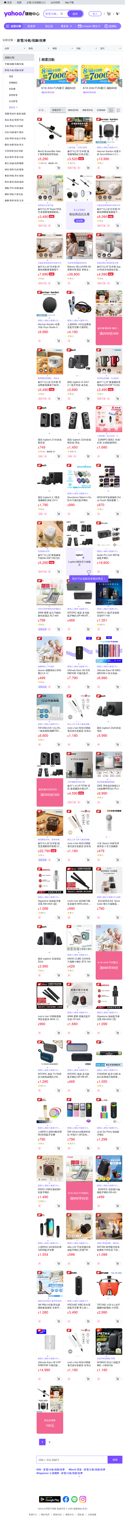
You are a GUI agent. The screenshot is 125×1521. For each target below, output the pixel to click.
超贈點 (113, 26)
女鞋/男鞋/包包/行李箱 (15, 138)
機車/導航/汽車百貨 (14, 194)
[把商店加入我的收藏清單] (89, 572)
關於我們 (45, 1514)
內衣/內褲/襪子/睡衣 (14, 132)
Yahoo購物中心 (21, 14)
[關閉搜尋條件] (62, 14)
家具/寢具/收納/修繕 (14, 181)
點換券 (31, 26)
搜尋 (115, 1459)
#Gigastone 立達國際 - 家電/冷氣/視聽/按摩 (59, 1473)
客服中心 (33, 1514)
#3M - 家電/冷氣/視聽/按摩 (50, 1469)
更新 (85, 1508)
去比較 (79, 220)
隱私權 (81, 1514)
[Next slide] (61, 130)
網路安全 (69, 1514)
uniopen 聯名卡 (91, 26)
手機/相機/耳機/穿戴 (14, 63)
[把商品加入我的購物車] (59, 168)
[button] (39, 83)
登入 (95, 13)
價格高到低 (87, 109)
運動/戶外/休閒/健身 (14, 187)
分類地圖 (92, 1514)
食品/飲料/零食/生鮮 (14, 156)
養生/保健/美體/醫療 (14, 163)
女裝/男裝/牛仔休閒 (14, 125)
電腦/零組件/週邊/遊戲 (15, 113)
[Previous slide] (39, 130)
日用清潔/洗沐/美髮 (14, 150)
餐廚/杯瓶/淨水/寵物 (14, 175)
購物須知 (57, 1514)
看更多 (65, 26)
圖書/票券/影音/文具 (14, 200)
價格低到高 (73, 109)
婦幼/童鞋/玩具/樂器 (14, 169)
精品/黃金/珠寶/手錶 (14, 119)
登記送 (49, 26)
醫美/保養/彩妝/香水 (14, 144)
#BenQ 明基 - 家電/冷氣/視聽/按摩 (87, 1469)
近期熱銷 (101, 109)
